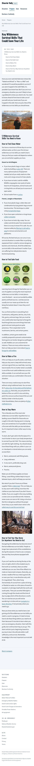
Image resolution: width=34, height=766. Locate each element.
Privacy (4, 741)
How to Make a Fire (11, 63)
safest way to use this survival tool (13, 507)
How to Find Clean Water (13, 57)
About (3, 736)
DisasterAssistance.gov (8, 727)
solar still (20, 169)
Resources (23, 9)
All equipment (6, 712)
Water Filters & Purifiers (8, 698)
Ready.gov (5, 721)
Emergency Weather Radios (9, 701)
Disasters (5, 9)
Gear (17, 9)
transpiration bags (14, 211)
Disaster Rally (9, 3)
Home (3, 20)
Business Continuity (8, 14)
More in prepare (7, 651)
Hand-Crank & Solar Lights (9, 704)
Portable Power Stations (9, 710)
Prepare (11, 9)
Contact (4, 738)
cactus (20, 194)
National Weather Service (9, 724)
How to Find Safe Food (12, 60)
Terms (3, 744)
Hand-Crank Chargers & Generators (12, 707)
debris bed (16, 486)
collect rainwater (9, 217)
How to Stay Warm (11, 66)
